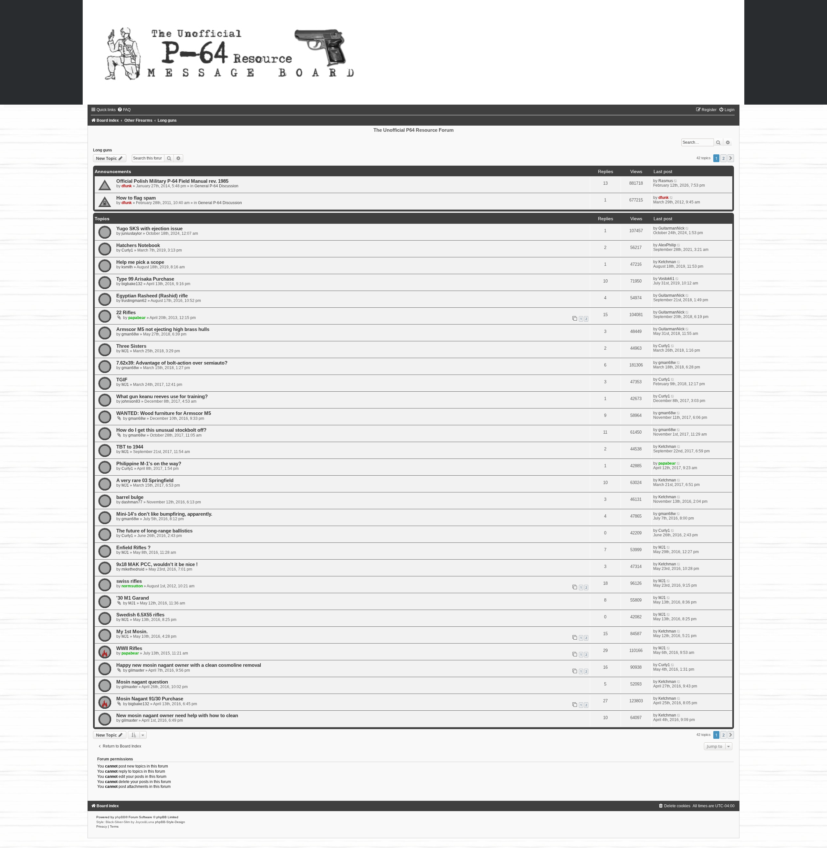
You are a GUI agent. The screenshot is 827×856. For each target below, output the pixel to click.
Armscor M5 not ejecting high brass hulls (162, 329)
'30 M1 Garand (132, 598)
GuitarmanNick (671, 228)
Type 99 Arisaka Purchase (145, 279)
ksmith (127, 267)
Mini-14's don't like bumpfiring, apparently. (164, 514)
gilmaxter (136, 670)
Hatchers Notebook (138, 245)
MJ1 (125, 351)
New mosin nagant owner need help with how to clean (177, 715)
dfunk (126, 186)
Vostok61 (666, 278)
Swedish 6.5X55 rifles (140, 614)
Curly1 (127, 250)
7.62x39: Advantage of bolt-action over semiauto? (171, 363)
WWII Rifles (129, 648)
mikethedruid (132, 569)
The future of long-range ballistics (154, 530)
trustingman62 (134, 300)
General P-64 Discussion (216, 186)
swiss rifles (129, 581)
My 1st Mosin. (132, 631)
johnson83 (130, 401)
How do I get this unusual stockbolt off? (161, 430)
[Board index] (413, 52)
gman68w (130, 334)
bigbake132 (131, 284)
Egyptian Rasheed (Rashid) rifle (152, 295)
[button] (731, 158)
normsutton (132, 586)
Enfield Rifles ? (133, 547)
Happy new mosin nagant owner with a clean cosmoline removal (188, 665)
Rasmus (665, 181)
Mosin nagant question (142, 682)
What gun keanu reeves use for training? (162, 396)
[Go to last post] (676, 181)
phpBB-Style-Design (170, 822)
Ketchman (667, 262)
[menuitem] (124, 110)
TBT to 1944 (129, 446)
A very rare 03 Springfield (144, 480)
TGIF (121, 379)
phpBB (120, 817)
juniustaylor (131, 233)
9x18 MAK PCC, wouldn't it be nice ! (157, 564)
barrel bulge (129, 497)
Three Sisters (131, 346)
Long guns (102, 150)
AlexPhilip (667, 245)
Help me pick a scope (140, 262)
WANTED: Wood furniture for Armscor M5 (163, 413)
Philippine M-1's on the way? (148, 463)
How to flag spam (136, 198)
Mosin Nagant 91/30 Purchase (149, 698)
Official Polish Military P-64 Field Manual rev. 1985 (172, 181)
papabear (137, 317)
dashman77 (131, 502)
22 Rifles (126, 312)
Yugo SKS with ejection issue (149, 228)
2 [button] (723, 158)
